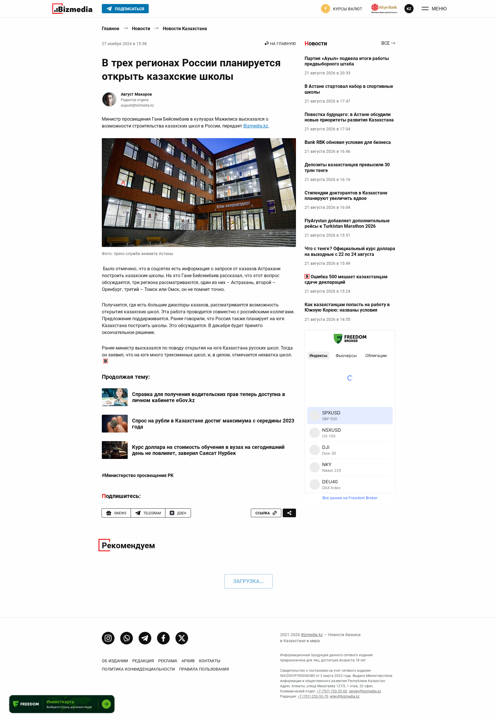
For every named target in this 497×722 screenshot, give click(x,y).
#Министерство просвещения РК (137, 475)
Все (385, 43)
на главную (283, 44)
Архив (188, 661)
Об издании (115, 661)
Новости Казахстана (185, 28)
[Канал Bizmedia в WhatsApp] (126, 638)
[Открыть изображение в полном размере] (199, 192)
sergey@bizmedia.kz (365, 691)
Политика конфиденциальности (138, 669)
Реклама (167, 661)
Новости (141, 28)
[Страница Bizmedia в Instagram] (108, 638)
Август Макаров (136, 94)
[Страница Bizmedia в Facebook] (163, 638)
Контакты (209, 661)
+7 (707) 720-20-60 (332, 691)
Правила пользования (204, 669)
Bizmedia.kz (255, 126)
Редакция (143, 661)
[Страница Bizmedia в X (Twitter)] (181, 638)
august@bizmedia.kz (137, 105)
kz (409, 9)
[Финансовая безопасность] (384, 8)
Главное (110, 28)
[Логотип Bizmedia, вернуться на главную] (72, 8)
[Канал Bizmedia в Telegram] (145, 638)
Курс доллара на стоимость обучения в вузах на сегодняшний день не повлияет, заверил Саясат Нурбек (208, 450)
